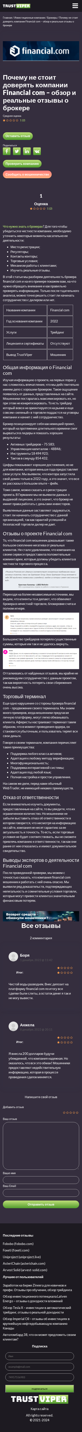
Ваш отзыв (10, 1119)
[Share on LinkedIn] (28, 152)
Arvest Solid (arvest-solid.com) (25, 1270)
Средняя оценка (12, 115)
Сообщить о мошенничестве (27, 174)
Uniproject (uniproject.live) (22, 1257)
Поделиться (10, 145)
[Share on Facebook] (7, 152)
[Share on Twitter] (18, 152)
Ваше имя (9, 1173)
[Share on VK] (38, 152)
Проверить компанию (22, 163)
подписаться (39, 1388)
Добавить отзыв (13, 1107)
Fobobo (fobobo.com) (18, 1244)
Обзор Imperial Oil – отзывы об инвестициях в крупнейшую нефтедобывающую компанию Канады (36, 1323)
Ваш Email (9, 1186)
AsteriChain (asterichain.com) (24, 1263)
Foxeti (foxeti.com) (16, 1250)
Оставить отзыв (18, 136)
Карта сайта (39, 1409)
